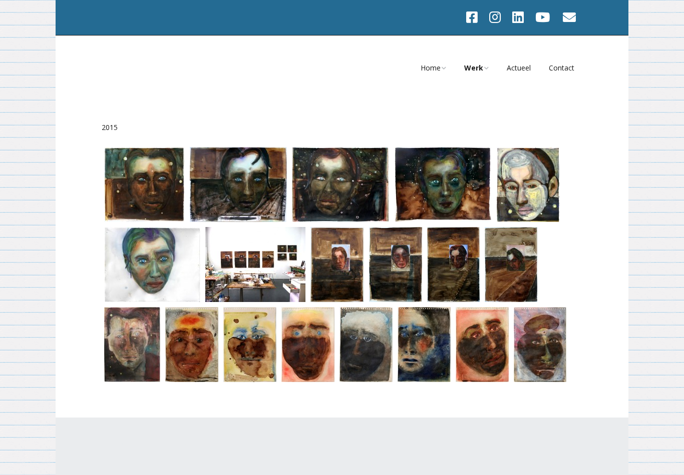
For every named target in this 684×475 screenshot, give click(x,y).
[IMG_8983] (307, 379)
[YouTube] (542, 17)
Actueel (519, 67)
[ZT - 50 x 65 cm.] (238, 219)
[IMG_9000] (540, 379)
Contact (561, 67)
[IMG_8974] (249, 379)
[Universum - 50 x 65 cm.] (443, 219)
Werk (473, 67)
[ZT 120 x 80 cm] (337, 299)
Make (153, 444)
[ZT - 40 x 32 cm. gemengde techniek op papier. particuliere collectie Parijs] (528, 219)
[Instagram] (495, 17)
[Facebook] (474, 17)
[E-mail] (569, 17)
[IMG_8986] (366, 379)
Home (431, 67)
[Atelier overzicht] (255, 299)
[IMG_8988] (482, 379)
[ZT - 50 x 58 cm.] (144, 219)
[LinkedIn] (518, 17)
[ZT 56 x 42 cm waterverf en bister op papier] (132, 379)
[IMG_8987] (424, 379)
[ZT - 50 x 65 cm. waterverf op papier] (152, 299)
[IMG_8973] (191, 379)
